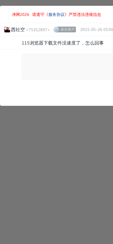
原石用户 (67, 29)
